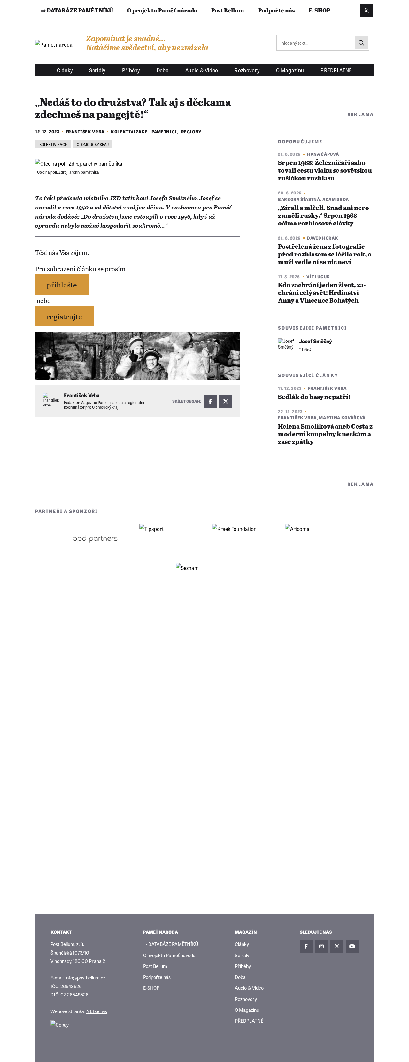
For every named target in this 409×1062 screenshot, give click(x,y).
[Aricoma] (314, 538)
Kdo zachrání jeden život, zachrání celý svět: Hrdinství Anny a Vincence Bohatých (322, 293)
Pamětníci (164, 132)
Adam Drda (335, 199)
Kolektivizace (129, 132)
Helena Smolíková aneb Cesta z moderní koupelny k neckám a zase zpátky (325, 434)
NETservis (96, 1011)
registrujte (64, 316)
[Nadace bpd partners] (95, 538)
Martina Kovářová (342, 417)
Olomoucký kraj (93, 144)
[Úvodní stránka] (54, 44)
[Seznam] (204, 577)
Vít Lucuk (318, 276)
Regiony (191, 132)
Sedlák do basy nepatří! (314, 397)
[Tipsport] (168, 538)
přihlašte (62, 284)
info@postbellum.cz (85, 977)
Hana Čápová (323, 154)
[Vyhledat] (361, 42)
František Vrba (85, 132)
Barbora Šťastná (299, 199)
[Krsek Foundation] (241, 538)
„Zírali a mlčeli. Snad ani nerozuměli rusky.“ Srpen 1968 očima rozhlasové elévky (324, 216)
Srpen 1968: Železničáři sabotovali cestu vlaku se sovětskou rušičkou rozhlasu (325, 171)
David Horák (322, 238)
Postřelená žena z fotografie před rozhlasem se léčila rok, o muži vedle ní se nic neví (325, 254)
